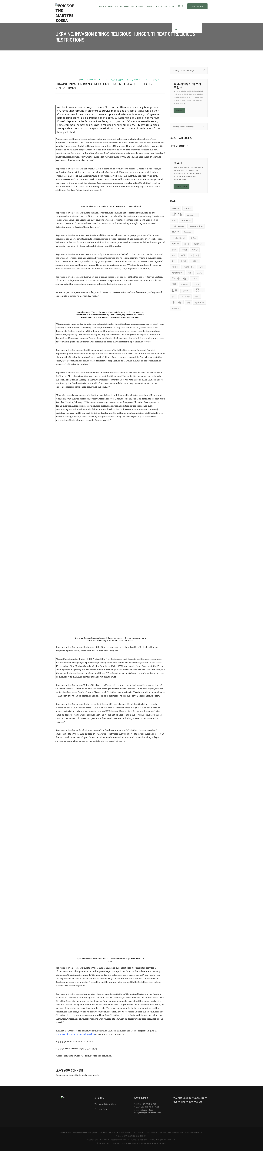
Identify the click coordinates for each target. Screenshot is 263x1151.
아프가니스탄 (189, 267)
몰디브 (174, 250)
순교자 (183, 261)
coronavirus (191, 215)
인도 (174, 290)
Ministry (112, 6)
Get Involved (126, 6)
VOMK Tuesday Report (142, 80)
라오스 (193, 238)
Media (149, 6)
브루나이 (194, 255)
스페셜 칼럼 (116, 80)
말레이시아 (198, 244)
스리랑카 (194, 261)
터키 (197, 296)
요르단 (199, 273)
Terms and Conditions (105, 1104)
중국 (199, 290)
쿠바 (173, 297)
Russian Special (105, 80)
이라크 (194, 279)
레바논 (175, 243)
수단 (173, 261)
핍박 (188, 303)
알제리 (202, 267)
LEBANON (186, 220)
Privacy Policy (102, 1109)
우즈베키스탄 (179, 278)
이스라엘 (184, 284)
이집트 (196, 284)
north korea (178, 226)
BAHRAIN (175, 208)
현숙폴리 (175, 308)
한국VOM (199, 302)
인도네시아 (186, 291)
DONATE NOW (181, 186)
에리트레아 (177, 272)
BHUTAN (188, 208)
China (177, 214)
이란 (174, 284)
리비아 (186, 244)
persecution (196, 226)
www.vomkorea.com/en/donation (75, 1034)
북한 (183, 255)
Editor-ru (161, 80)
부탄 (173, 256)
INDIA (174, 221)
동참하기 (179, 110)
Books (159, 6)
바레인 (184, 250)
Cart (166, 6)
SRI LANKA (175, 232)
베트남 (195, 250)
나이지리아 (178, 237)
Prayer (139, 6)
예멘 (189, 273)
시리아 (175, 267)
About (102, 6)
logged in (74, 1075)
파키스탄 (176, 302)
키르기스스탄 (185, 297)
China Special (126, 80)
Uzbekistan (188, 232)
